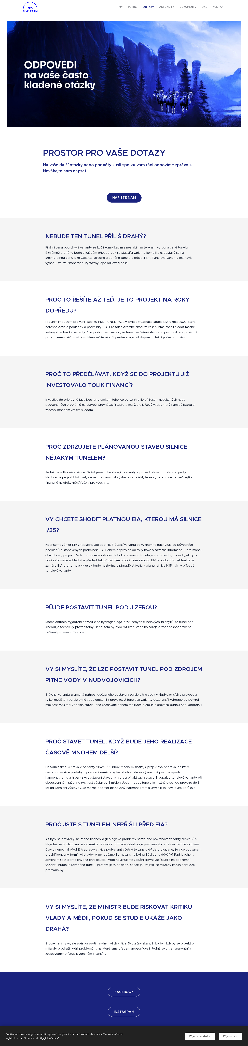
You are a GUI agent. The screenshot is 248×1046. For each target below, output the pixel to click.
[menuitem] (121, 7)
